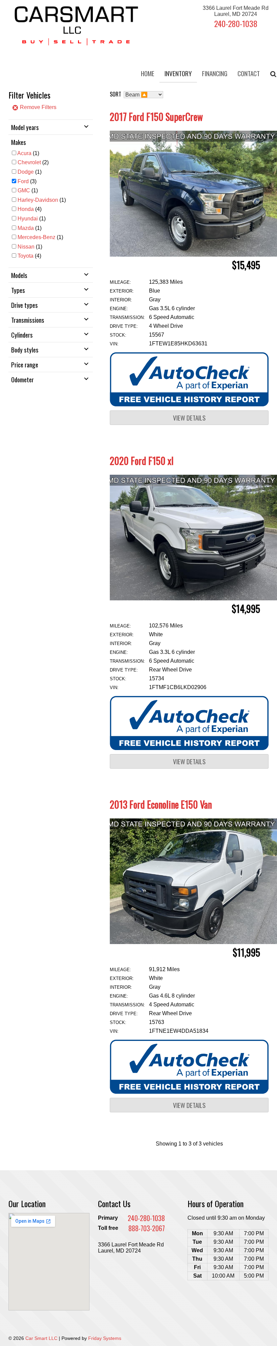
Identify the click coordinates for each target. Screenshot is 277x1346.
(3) (27, 181)
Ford (23, 181)
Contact (248, 73)
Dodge (26, 172)
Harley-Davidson (38, 200)
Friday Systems (104, 1338)
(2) (33, 162)
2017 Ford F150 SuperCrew (156, 117)
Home (147, 73)
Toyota (25, 256)
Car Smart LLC (41, 1338)
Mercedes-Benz (36, 237)
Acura (24, 153)
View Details (189, 418)
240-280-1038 (235, 23)
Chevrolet (29, 162)
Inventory (178, 73)
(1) (28, 153)
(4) (30, 209)
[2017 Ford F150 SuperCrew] (193, 255)
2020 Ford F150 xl (142, 461)
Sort (115, 94)
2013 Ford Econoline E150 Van (161, 804)
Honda (26, 209)
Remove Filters (37, 107)
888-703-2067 (146, 1228)
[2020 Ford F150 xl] (193, 598)
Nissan (26, 247)
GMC (24, 190)
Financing (214, 73)
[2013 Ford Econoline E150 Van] (193, 942)
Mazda (26, 228)
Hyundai (28, 218)
